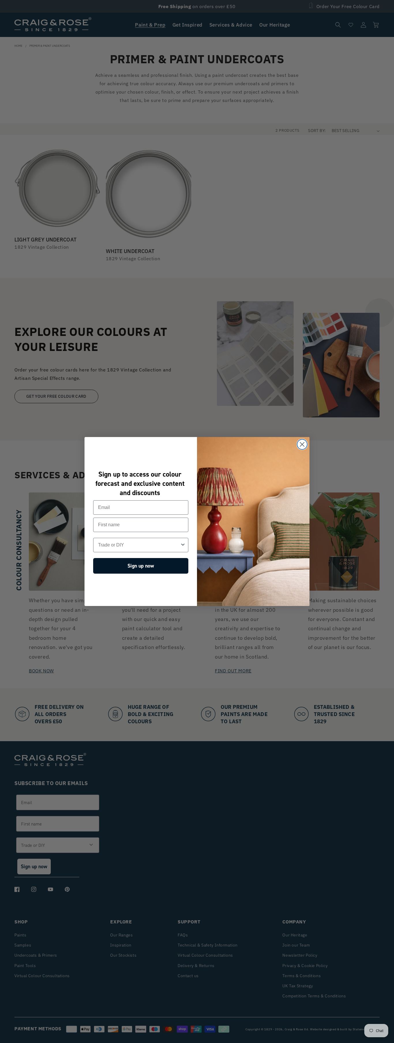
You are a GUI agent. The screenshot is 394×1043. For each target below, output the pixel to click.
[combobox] (139, 545)
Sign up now (140, 565)
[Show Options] (183, 545)
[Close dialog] (302, 444)
